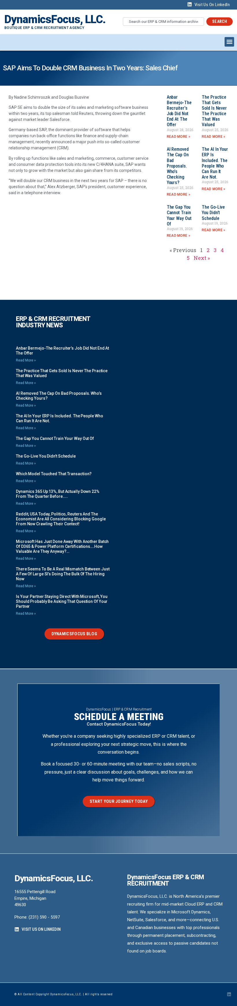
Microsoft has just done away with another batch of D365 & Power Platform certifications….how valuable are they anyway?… (62, 546)
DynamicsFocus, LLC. (54, 19)
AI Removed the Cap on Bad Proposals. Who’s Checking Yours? (178, 165)
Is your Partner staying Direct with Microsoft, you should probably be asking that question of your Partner (62, 601)
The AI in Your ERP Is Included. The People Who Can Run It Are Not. (215, 163)
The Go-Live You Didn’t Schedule (213, 212)
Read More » (178, 137)
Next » (202, 257)
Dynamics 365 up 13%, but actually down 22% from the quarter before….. (57, 494)
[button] (229, 42)
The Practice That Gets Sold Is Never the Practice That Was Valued (214, 111)
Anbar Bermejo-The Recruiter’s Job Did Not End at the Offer (179, 111)
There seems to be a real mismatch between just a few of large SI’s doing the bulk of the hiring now (62, 574)
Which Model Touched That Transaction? (54, 473)
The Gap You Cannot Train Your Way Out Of (179, 215)
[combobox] (163, 21)
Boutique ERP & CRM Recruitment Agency (44, 28)
